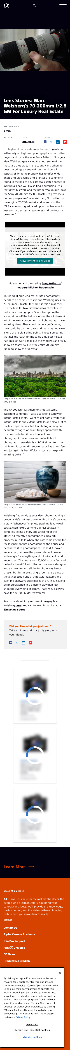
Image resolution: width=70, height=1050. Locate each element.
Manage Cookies (32, 1036)
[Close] (60, 973)
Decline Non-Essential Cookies (32, 1029)
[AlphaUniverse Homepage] (7, 6)
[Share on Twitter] (51, 142)
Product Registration (17, 960)
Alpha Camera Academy (19, 934)
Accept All (32, 1024)
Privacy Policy (23, 1017)
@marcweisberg (14, 609)
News (11, 954)
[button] (63, 5)
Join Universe (14, 947)
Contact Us (10, 927)
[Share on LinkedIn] (58, 142)
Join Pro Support (14, 941)
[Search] (34, 6)
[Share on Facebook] (45, 141)
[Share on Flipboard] (65, 142)
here (19, 605)
